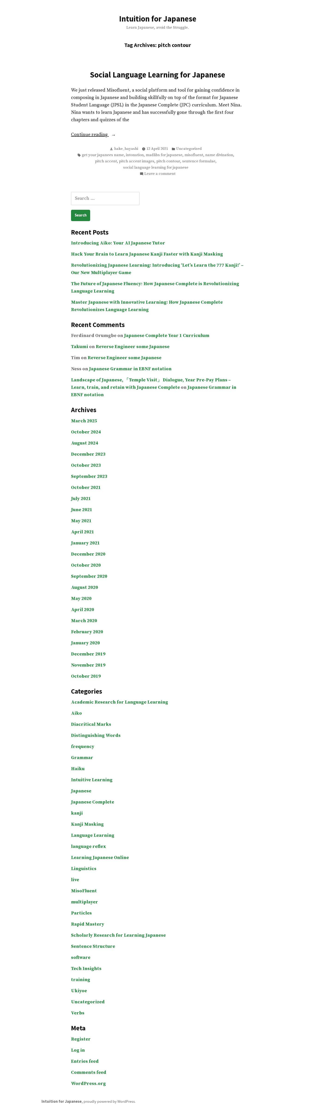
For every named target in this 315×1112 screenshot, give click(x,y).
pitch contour (168, 161)
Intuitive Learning (92, 780)
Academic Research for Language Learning (119, 702)
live (75, 880)
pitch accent (106, 161)
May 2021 (81, 521)
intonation (135, 155)
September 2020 (89, 576)
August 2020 (84, 587)
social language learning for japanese (155, 167)
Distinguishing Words (96, 735)
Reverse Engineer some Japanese (132, 347)
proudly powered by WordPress (109, 1101)
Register (81, 1039)
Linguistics (83, 869)
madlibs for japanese (164, 155)
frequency (82, 747)
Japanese (81, 791)
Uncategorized (189, 148)
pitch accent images (136, 161)
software (80, 958)
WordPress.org (88, 1084)
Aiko (76, 713)
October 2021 (86, 488)
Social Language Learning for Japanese (157, 75)
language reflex (88, 846)
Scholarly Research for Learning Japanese (118, 935)
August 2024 (84, 443)
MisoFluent (84, 891)
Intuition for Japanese (157, 19)
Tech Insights (86, 969)
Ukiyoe (79, 991)
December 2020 (88, 554)
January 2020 (85, 643)
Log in (78, 1050)
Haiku (78, 769)
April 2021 (82, 532)
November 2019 (88, 665)
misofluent (193, 155)
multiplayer (84, 902)
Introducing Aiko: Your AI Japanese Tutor (118, 243)
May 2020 (81, 599)
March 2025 (84, 421)
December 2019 (88, 654)
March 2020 (84, 621)
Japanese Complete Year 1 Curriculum (166, 336)
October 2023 (86, 465)
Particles (81, 913)
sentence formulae (198, 161)
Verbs (77, 1013)
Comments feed (88, 1072)
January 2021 (85, 543)
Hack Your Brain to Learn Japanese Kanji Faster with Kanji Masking (147, 254)
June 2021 (81, 510)
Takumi (79, 347)
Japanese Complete (92, 802)
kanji (77, 813)
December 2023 (88, 454)
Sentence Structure (93, 946)
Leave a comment (159, 174)
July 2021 (81, 499)
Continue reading (100, 135)
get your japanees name (103, 155)
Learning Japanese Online (100, 858)
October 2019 (86, 676)
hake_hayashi (126, 148)
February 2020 (87, 632)
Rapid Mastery (87, 924)
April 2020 (82, 610)
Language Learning (92, 835)
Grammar (82, 758)
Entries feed (85, 1061)
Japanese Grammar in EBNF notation (130, 369)
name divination (219, 155)
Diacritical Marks (91, 724)
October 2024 (86, 432)
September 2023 (89, 476)
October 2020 (86, 565)
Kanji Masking (87, 824)
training (80, 980)
